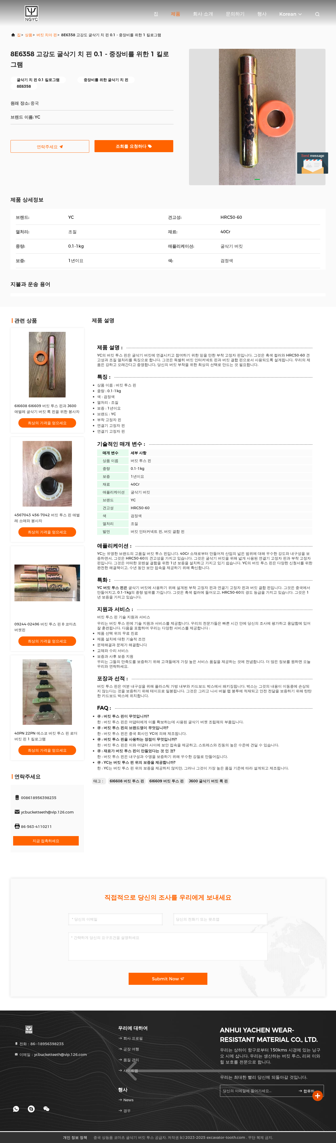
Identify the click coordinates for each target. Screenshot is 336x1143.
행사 (262, 14)
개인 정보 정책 (75, 1137)
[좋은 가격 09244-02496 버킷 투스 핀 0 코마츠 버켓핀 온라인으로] (47, 583)
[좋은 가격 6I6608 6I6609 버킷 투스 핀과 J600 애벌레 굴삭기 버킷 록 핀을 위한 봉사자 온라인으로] (47, 364)
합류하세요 (310, 1091)
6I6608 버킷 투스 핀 (127, 781)
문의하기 (235, 14)
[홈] (31, 13)
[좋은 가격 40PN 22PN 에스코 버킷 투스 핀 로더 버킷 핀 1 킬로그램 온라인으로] (47, 692)
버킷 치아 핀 (46, 35)
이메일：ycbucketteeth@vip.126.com (52, 1054)
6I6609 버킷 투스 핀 (166, 781)
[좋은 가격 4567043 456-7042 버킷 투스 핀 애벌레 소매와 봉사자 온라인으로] (47, 474)
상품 (28, 35)
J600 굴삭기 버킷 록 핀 (208, 781)
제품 (175, 14)
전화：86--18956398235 (41, 1043)
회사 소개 (203, 14)
